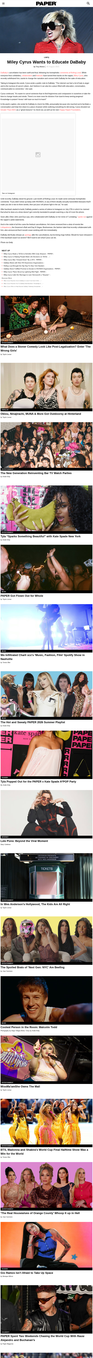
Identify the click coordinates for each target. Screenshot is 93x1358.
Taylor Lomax (7, 354)
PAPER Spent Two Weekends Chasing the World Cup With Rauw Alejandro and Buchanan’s (42, 1338)
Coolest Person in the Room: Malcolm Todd (29, 1027)
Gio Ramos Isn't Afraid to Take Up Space (27, 1272)
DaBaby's (4, 73)
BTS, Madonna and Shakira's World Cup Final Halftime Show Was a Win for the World (44, 1151)
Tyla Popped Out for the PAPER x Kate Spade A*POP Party (38, 781)
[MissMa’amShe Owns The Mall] (46, 1058)
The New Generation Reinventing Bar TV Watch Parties (36, 473)
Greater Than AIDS (8, 110)
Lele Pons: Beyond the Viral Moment (24, 840)
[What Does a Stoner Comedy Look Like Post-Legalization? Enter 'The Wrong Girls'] (46, 318)
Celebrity (5, 1332)
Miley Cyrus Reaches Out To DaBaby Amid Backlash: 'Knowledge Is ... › (23, 283)
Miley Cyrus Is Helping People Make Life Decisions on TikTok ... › (27, 257)
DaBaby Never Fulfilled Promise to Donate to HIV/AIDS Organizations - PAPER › (32, 269)
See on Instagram (8, 193)
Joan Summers (8, 971)
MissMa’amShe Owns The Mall (20, 1086)
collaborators (27, 76)
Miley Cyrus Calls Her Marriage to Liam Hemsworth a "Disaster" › (27, 275)
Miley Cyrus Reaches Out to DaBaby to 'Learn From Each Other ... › (22, 280)
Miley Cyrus (78, 76)
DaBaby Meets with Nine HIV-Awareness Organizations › (24, 263)
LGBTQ (46, 57)
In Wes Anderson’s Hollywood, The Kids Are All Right (35, 904)
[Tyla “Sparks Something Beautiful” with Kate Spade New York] (46, 508)
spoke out (82, 217)
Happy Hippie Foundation (70, 110)
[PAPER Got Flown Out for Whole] (46, 567)
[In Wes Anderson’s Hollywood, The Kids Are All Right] (46, 876)
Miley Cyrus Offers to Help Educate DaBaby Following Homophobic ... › (23, 286)
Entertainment (7, 343)
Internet (5, 837)
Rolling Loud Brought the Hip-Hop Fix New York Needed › (24, 266)
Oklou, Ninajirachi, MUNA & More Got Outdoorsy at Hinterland (41, 413)
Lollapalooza (6, 227)
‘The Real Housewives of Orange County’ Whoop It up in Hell (40, 1213)
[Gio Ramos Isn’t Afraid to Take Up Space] (46, 1245)
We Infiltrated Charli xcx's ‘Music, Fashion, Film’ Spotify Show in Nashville (43, 657)
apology (28, 235)
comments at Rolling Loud (70, 73)
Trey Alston (40, 67)
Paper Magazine (8, 1344)
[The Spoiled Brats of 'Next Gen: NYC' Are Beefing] (46, 939)
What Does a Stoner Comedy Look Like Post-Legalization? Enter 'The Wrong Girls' (46, 348)
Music (4, 592)
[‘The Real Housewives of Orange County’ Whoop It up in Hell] (46, 1185)
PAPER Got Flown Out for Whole (22, 595)
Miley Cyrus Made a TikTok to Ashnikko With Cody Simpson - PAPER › (29, 254)
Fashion (5, 777)
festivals (39, 76)
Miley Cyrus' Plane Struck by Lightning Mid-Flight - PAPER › (25, 272)
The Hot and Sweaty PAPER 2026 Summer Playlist (33, 722)
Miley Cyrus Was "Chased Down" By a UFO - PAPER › (23, 260)
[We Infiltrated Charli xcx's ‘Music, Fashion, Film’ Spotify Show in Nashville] (46, 627)
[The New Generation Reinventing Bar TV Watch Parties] (46, 445)
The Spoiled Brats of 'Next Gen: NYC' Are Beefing (33, 967)
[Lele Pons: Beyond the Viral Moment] (46, 813)
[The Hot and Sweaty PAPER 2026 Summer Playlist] (46, 694)
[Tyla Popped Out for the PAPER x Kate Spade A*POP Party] (46, 753)
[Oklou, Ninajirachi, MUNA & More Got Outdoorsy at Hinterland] (46, 385)
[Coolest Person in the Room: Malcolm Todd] (46, 999)
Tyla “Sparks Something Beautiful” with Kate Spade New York (41, 536)
